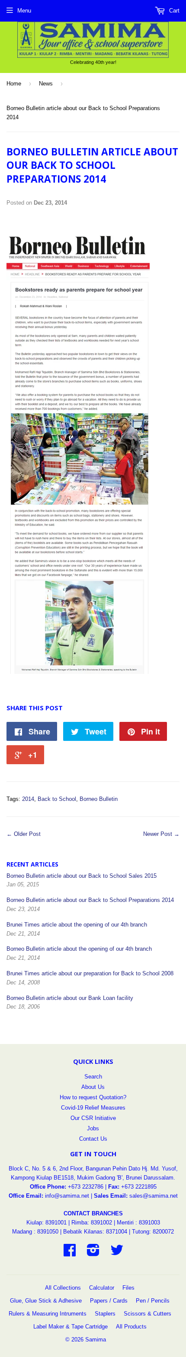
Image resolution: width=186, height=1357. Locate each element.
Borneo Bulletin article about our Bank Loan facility (69, 998)
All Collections (63, 1287)
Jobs (93, 1128)
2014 (28, 799)
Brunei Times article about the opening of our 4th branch (76, 924)
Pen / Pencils (153, 1300)
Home (13, 83)
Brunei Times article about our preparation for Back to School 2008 (89, 973)
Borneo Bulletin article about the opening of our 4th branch (79, 949)
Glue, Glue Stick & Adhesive (46, 1300)
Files (128, 1287)
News (46, 83)
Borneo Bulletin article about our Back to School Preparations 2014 (90, 900)
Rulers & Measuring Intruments (48, 1313)
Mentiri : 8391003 (138, 1222)
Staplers (105, 1313)
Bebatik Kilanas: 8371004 (96, 1231)
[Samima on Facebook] (69, 1253)
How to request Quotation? (93, 1097)
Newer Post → (161, 834)
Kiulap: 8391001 (47, 1222)
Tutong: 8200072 (153, 1231)
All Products (131, 1326)
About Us (93, 1087)
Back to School (57, 799)
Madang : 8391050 (35, 1231)
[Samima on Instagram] (93, 1253)
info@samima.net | (69, 1196)
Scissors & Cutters (147, 1313)
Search (93, 1076)
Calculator (101, 1287)
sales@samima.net (153, 1196)
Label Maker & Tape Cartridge (70, 1326)
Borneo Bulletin (99, 799)
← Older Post (23, 834)
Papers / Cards (109, 1300)
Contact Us (93, 1139)
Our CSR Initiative (93, 1118)
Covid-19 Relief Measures (93, 1107)
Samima (95, 1339)
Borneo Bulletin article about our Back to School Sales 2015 (81, 876)
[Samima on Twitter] (116, 1253)
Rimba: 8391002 (91, 1222)
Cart (173, 10)
